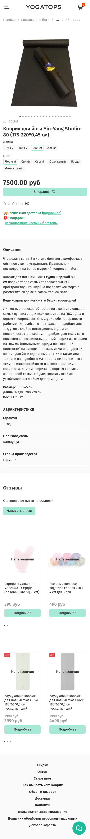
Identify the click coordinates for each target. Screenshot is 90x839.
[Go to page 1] (4, 625)
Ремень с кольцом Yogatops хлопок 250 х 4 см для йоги (66, 588)
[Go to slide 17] (67, 116)
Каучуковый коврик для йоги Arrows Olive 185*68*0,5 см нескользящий (21, 702)
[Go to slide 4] (29, 116)
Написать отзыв (19, 511)
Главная (9, 20)
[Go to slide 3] (26, 116)
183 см (23, 148)
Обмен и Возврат (42, 792)
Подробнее (22, 613)
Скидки (42, 765)
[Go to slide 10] (46, 116)
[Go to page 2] (7, 625)
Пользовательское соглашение (42, 812)
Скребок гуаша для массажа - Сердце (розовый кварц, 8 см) (21, 588)
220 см (51, 148)
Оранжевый (57, 161)
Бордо (75, 161)
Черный (10, 161)
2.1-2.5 (11, 397)
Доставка (42, 798)
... (57, 20)
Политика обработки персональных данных (42, 818)
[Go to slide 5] (31, 116)
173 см (9, 148)
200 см (37, 148)
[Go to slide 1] (20, 116)
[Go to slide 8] (40, 116)
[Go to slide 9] (43, 116)
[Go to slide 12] (52, 116)
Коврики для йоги (35, 20)
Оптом (42, 772)
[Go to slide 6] (34, 116)
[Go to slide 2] (23, 116)
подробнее (51, 213)
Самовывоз (42, 778)
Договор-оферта (42, 825)
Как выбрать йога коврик (42, 785)
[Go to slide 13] (55, 116)
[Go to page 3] (10, 741)
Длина (8, 142)
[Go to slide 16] (64, 116)
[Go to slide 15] (61, 116)
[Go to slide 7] (37, 116)
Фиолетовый (14, 168)
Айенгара (73, 20)
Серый (39, 161)
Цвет (7, 156)
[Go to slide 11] (49, 116)
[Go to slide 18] (70, 116)
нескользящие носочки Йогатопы (31, 223)
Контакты (42, 805)
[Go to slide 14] (58, 116)
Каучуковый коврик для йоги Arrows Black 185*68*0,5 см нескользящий (66, 702)
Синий (25, 161)
